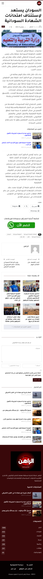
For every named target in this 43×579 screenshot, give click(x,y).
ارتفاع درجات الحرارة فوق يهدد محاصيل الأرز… (17, 419)
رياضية (39, 544)
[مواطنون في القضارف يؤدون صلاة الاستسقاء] (36, 439)
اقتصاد (39, 536)
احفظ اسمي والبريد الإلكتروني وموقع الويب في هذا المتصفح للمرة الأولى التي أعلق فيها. (23, 374)
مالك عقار (22, 237)
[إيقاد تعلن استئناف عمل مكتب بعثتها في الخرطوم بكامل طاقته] (12, 309)
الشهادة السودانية (36, 237)
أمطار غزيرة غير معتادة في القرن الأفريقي (18, 392)
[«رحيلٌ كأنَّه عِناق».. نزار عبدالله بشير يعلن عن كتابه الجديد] (36, 413)
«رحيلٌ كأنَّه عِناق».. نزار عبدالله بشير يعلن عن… (16, 410)
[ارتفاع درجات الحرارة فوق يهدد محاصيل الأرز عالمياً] (36, 421)
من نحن (13, 569)
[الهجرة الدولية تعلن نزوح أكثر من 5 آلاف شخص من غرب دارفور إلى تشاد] (36, 145)
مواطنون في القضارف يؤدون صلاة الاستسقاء (16, 437)
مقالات (39, 548)
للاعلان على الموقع (25, 569)
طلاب (28, 237)
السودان (9, 234)
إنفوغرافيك (37, 552)
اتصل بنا (30, 565)
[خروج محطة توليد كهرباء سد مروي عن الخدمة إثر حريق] (31, 309)
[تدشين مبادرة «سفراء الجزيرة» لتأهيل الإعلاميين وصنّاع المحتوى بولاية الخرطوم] (36, 136)
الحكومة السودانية (17, 234)
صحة (39, 540)
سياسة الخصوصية (16, 565)
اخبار (3, 26)
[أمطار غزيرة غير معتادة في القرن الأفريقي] (36, 395)
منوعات (38, 532)
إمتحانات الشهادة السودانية (30, 234)
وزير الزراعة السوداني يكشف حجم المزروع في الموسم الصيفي (12, 265)
